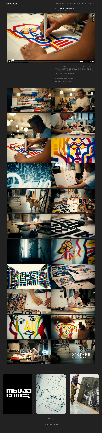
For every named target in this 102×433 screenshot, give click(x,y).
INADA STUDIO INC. (10, 3)
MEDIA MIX (72, 3)
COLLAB (62, 3)
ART (53, 3)
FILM (67, 3)
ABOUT (78, 3)
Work (57, 3)
